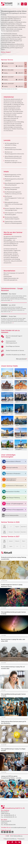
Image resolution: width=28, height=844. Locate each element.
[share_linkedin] (19, 842)
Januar (10, 541)
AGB (7, 836)
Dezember (23, 532)
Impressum (21, 838)
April (10, 546)
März (23, 541)
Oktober (10, 532)
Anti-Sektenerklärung (16, 836)
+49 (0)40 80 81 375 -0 (9, 815)
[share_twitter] (16, 842)
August (16, 526)
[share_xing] (8, 842)
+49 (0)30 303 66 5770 (9, 824)
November (17, 532)
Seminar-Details (5, 52)
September (23, 526)
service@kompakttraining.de (18, 827)
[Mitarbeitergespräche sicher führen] (22, 4)
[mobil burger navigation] (18, 4)
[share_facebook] (12, 842)
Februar (17, 541)
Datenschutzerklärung (10, 838)
